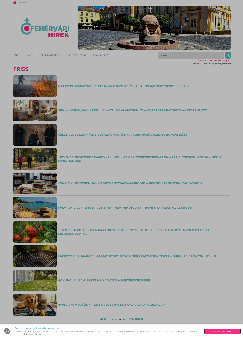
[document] (121, 169)
